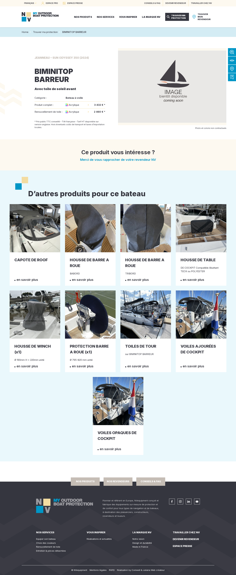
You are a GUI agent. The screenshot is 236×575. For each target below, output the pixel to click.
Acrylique (74, 104)
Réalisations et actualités (99, 539)
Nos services (45, 532)
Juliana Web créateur (154, 570)
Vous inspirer (96, 532)
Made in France (140, 546)
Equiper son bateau (46, 539)
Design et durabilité (142, 543)
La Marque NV (142, 532)
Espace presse (182, 546)
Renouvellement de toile (48, 546)
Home (25, 32)
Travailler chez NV (186, 532)
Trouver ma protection (45, 32)
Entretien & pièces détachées (51, 550)
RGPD (112, 570)
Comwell (136, 570)
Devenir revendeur (186, 539)
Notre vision (138, 539)
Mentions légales (98, 570)
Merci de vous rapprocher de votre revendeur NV (118, 160)
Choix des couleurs (46, 543)
